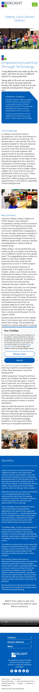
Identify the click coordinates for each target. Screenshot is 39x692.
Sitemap (20, 683)
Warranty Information (8, 681)
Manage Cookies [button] (19, 354)
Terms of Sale (16, 679)
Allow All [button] (19, 360)
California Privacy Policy (8, 683)
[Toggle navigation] (35, 5)
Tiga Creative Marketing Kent (16, 689)
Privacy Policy (29, 683)
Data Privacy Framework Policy (25, 681)
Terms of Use (5, 679)
